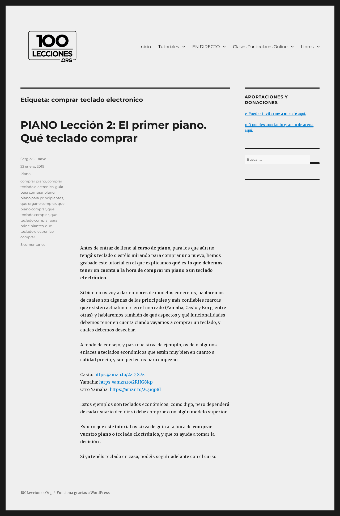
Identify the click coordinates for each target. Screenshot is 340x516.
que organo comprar (38, 203)
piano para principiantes (41, 198)
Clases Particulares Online (260, 46)
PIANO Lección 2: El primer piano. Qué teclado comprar (113, 131)
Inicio (145, 46)
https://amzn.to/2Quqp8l (135, 389)
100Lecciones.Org (36, 492)
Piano (25, 174)
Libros (307, 46)
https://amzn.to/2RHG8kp (126, 382)
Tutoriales (168, 46)
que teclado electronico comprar (37, 231)
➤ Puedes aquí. (275, 113)
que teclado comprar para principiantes (38, 220)
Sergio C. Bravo (33, 159)
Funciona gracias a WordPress (83, 492)
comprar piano (33, 181)
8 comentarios (32, 244)
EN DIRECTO (206, 46)
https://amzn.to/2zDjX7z (119, 374)
